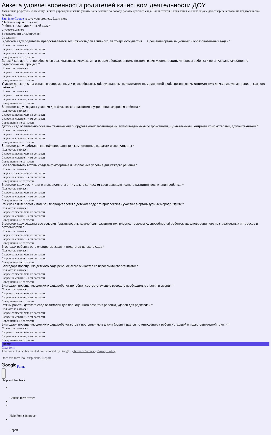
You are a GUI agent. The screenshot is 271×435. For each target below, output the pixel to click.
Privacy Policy (106, 351)
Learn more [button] (60, 18)
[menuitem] (139, 392)
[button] (135, 344)
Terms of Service (84, 351)
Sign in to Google (13, 18)
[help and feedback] (4, 373)
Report (46, 358)
